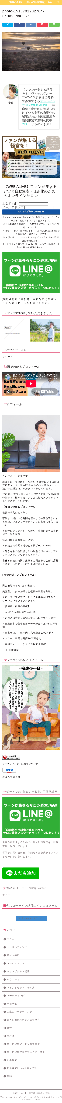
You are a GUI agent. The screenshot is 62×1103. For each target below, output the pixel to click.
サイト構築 (13, 955)
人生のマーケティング (19, 1011)
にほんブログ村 (11, 777)
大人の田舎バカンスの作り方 (23, 1019)
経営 (9, 1028)
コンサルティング (17, 947)
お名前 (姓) (10, 203)
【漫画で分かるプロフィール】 (20, 506)
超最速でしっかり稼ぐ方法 (22, 1068)
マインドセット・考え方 (21, 987)
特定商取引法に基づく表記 (39, 1093)
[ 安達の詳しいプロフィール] (19, 574)
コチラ (26, 124)
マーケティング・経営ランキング (20, 764)
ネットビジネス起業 (18, 971)
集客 (9, 1076)
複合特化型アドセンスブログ (23, 1044)
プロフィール (18, 1093)
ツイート (7, 356)
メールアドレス (13, 207)
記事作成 (12, 1060)
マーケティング (16, 995)
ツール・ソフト (16, 963)
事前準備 (12, 1003)
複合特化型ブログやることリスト (26, 1052)
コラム (10, 939)
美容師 (10, 1035)
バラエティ (13, 979)
